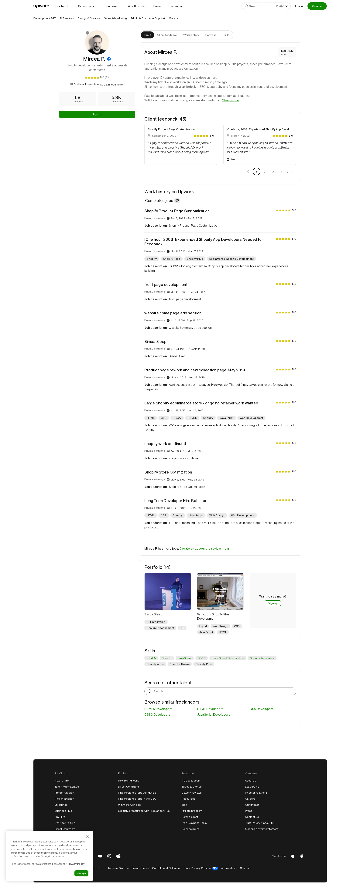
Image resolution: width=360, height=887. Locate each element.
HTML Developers (210, 709)
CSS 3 (202, 658)
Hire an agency (64, 798)
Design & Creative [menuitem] (89, 18)
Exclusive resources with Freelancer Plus (144, 810)
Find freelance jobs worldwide (137, 792)
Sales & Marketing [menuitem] (115, 18)
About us (250, 780)
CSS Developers (262, 709)
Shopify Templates (262, 658)
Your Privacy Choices (201, 868)
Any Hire (60, 816)
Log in (299, 6)
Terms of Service (118, 868)
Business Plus (63, 810)
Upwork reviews (192, 792)
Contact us (252, 816)
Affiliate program (192, 810)
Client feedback (167, 34)
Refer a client (190, 816)
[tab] (162, 200)
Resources (188, 798)
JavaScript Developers (213, 714)
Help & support (191, 780)
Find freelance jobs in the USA (137, 798)
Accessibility (229, 868)
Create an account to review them (204, 548)
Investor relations (256, 792)
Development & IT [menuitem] (44, 18)
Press (248, 810)
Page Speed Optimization (228, 658)
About (147, 34)
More (172, 18)
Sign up (317, 6)
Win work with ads (129, 804)
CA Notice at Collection (166, 868)
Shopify (167, 658)
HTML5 (151, 658)
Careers (250, 798)
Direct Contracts (65, 828)
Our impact (252, 804)
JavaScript (185, 658)
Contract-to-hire (65, 822)
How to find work (128, 780)
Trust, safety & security (259, 822)
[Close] (87, 836)
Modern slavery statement (261, 828)
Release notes (191, 828)
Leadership (252, 786)
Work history (191, 34)
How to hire (62, 780)
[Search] (246, 6)
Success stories (192, 786)
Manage (81, 873)
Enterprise (61, 804)
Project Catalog (64, 792)
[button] (109, 59)
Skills (226, 34)
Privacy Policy (140, 868)
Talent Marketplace (67, 786)
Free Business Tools (194, 822)
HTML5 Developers (158, 709)
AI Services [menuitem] (67, 18)
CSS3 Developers (157, 714)
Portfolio (211, 34)
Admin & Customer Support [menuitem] (148, 18)
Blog (184, 804)
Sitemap (245, 868)
